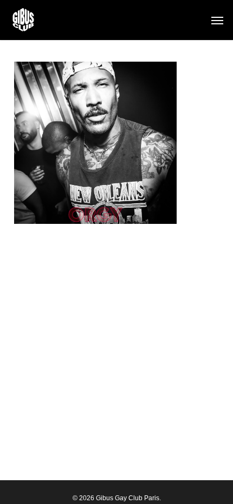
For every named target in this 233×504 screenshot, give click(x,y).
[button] (217, 20)
